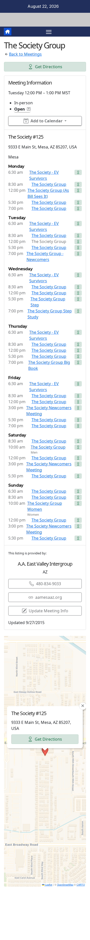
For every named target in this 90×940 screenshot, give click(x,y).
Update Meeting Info (48, 611)
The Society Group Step (47, 302)
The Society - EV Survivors (44, 175)
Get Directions (48, 66)
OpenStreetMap (65, 884)
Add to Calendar (46, 121)
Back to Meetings (25, 54)
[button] (45, 751)
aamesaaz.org (48, 597)
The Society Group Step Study (50, 314)
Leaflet (48, 884)
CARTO (80, 884)
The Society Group (49, 184)
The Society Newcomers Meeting (49, 410)
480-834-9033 (48, 583)
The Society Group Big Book (49, 365)
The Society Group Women (44, 506)
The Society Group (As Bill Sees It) (48, 193)
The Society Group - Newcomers (45, 256)
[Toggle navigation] (48, 31)
